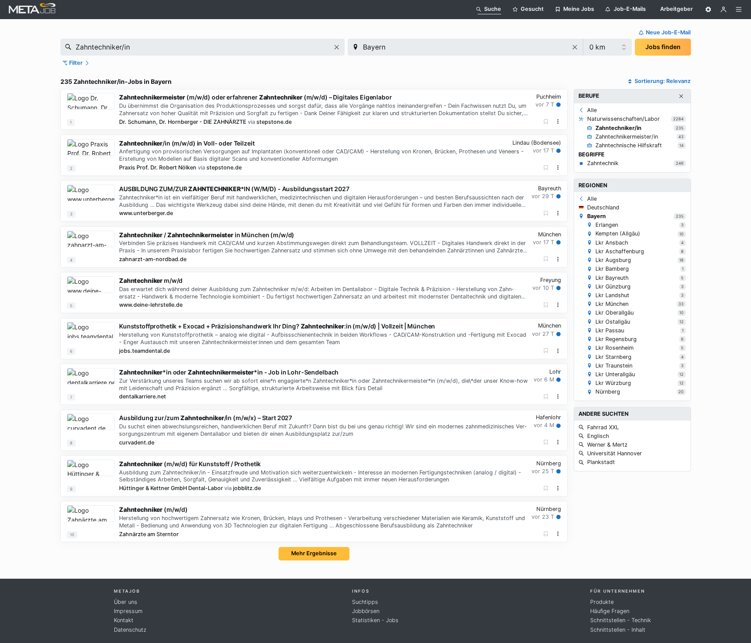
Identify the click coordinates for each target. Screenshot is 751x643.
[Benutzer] (724, 10)
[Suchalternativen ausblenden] (681, 96)
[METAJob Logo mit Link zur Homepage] (32, 9)
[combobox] (202, 47)
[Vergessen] (546, 122)
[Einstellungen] (708, 10)
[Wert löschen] (336, 47)
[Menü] (739, 10)
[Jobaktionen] (558, 122)
